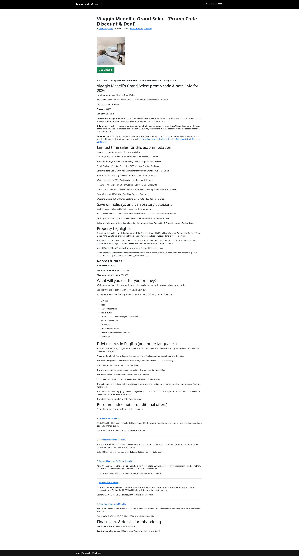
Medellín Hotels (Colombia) (141, 29)
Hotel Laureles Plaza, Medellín (112, 439)
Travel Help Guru (106, 29)
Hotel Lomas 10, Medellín (110, 418)
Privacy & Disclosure (214, 4)
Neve (78, 553)
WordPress (96, 553)
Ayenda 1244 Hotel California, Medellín (116, 461)
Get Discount (105, 69)
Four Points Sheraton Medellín (112, 504)
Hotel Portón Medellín (108, 482)
